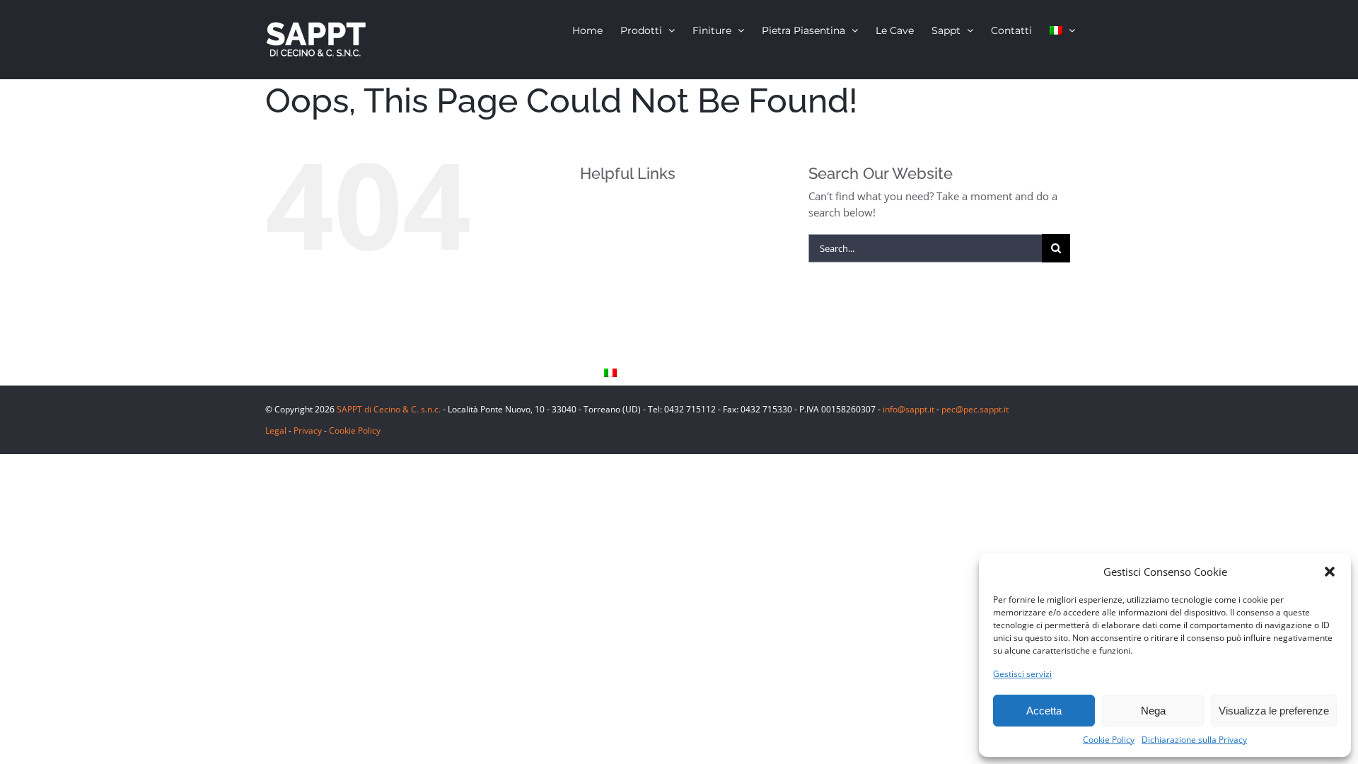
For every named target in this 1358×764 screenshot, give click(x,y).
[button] (1330, 572)
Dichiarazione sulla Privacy (1194, 740)
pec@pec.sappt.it (975, 409)
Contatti (623, 349)
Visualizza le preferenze (1274, 711)
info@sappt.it (908, 409)
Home (618, 207)
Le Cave (622, 301)
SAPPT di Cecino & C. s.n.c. (389, 409)
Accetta (1044, 711)
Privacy (308, 430)
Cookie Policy (1108, 740)
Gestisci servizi (1022, 674)
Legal (275, 430)
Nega (1153, 711)
